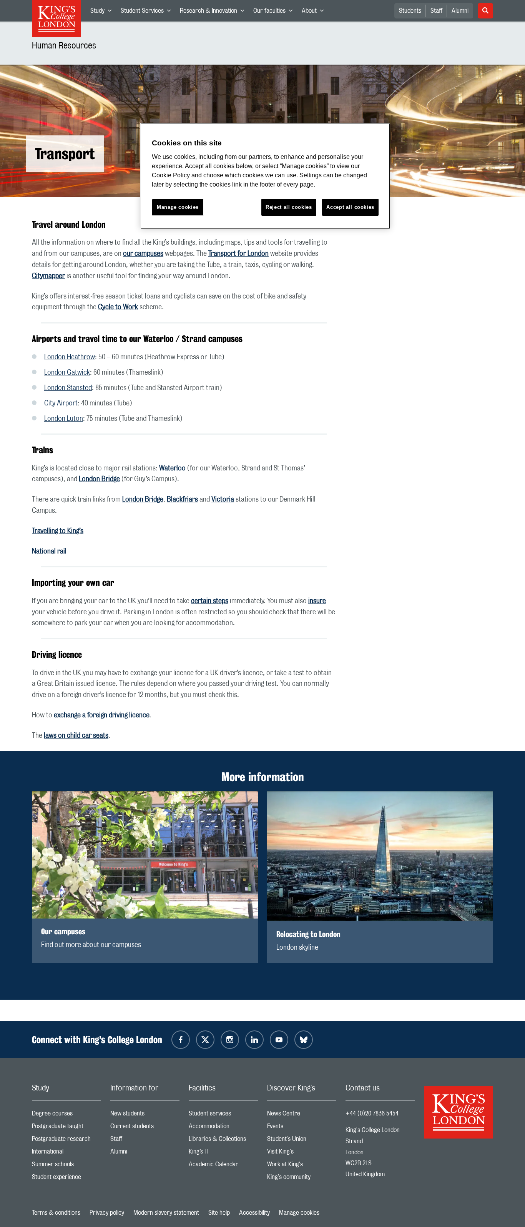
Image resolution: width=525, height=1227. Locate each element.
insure (317, 601)
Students (410, 11)
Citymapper (48, 276)
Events (301, 1128)
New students (144, 1115)
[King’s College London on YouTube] (279, 1039)
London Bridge (99, 479)
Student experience (66, 1179)
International (66, 1153)
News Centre (301, 1115)
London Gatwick (67, 372)
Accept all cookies (350, 207)
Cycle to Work (118, 307)
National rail (49, 551)
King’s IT (223, 1153)
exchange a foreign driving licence (102, 715)
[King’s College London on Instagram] (230, 1039)
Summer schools (66, 1166)
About (315, 12)
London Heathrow (69, 357)
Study (103, 12)
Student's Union (301, 1140)
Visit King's (301, 1153)
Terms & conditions (56, 1213)
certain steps (209, 601)
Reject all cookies (289, 207)
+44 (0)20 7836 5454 (372, 1113)
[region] (265, 176)
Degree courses (66, 1115)
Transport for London (238, 253)
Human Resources (64, 46)
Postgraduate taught (66, 1128)
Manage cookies (299, 1213)
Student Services (148, 12)
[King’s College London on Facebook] (180, 1039)
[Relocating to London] (380, 856)
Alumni (460, 11)
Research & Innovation (214, 12)
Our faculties (275, 12)
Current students (144, 1128)
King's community (301, 1179)
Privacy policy (107, 1213)
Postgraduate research (66, 1140)
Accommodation (223, 1128)
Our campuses (63, 931)
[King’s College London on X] (205, 1039)
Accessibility (254, 1213)
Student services (223, 1115)
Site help (219, 1213)
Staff (436, 11)
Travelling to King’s (57, 531)
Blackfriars (182, 499)
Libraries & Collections (223, 1140)
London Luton (63, 418)
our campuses (143, 253)
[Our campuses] (145, 855)
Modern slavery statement (166, 1213)
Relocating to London (308, 934)
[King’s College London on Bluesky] (303, 1039)
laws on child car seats (76, 735)
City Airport (61, 403)
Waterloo (172, 468)
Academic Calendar (223, 1166)
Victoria (222, 499)
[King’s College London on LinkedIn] (254, 1039)
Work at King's (301, 1166)
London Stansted (68, 388)
